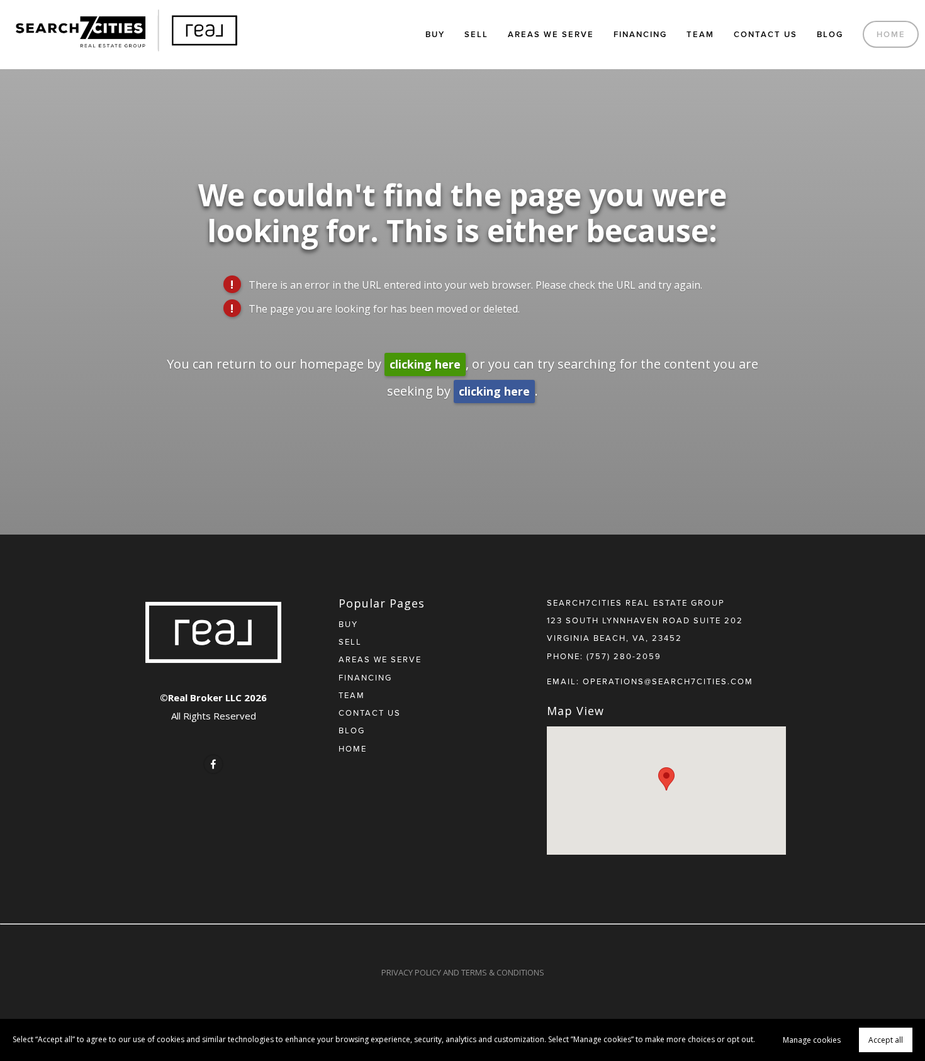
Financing (640, 34)
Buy (435, 34)
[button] (666, 779)
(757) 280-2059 (623, 656)
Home (891, 34)
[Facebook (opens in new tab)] (213, 764)
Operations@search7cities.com (668, 681)
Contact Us (765, 34)
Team (700, 34)
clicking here (425, 364)
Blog (830, 34)
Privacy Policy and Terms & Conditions (462, 972)
